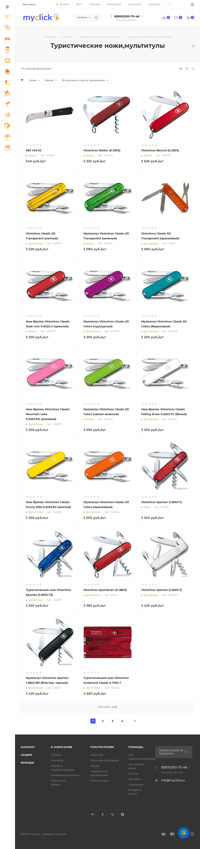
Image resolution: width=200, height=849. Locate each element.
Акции (26, 754)
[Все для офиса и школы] (8, 126)
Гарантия (96, 754)
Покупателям (102, 747)
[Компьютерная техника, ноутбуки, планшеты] (8, 61)
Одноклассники (102, 814)
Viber (112, 814)
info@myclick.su (173, 780)
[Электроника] (8, 17)
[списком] (186, 68)
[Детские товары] (8, 115)
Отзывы (56, 754)
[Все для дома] (8, 72)
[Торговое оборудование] (8, 148)
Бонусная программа (104, 760)
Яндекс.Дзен (122, 814)
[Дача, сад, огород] (8, 83)
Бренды (27, 762)
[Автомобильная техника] (8, 39)
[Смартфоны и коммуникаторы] (8, 50)
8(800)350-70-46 (126, 16)
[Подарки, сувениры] (8, 137)
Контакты (57, 760)
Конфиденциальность (65, 775)
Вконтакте (92, 814)
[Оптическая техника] (8, 104)
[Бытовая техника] (8, 28)
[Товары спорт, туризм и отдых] (8, 94)
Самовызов (136, 784)
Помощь (136, 747)
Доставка (135, 779)
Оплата (133, 773)
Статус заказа (99, 780)
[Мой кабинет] (192, 5)
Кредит (95, 765)
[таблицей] (193, 68)
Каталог (28, 747)
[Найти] (96, 17)
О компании (61, 747)
